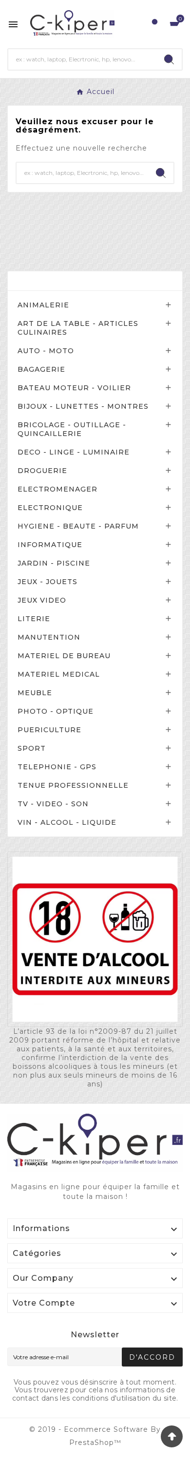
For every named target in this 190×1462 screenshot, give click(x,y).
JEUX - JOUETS (47, 581)
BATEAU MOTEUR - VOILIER (74, 387)
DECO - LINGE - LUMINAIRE (74, 452)
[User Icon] (154, 24)
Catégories (42, 280)
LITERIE (34, 618)
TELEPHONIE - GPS (57, 766)
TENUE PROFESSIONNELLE (73, 785)
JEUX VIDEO (42, 600)
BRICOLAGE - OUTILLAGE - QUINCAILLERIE (72, 429)
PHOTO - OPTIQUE (56, 711)
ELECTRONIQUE (50, 507)
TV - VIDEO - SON (53, 803)
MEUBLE (35, 692)
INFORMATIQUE (50, 544)
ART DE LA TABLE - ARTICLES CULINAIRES (78, 328)
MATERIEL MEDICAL (59, 674)
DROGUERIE (42, 470)
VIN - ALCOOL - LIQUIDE (67, 822)
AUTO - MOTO (46, 350)
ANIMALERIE (43, 305)
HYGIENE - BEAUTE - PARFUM (78, 526)
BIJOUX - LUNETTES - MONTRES (83, 406)
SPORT (32, 748)
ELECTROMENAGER (57, 489)
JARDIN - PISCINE (54, 563)
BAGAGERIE (41, 369)
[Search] (169, 59)
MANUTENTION (49, 637)
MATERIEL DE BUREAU (64, 655)
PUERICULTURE (49, 729)
